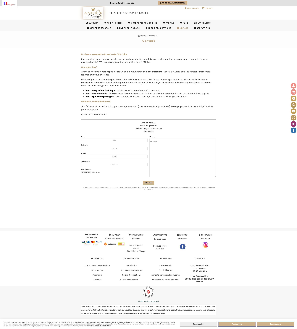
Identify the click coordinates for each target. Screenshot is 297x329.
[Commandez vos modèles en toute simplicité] (293, 98)
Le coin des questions (151, 71)
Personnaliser (198, 324)
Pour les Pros (200, 268)
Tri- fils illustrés (165, 270)
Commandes (97, 270)
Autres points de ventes (131, 270)
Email (83, 153)
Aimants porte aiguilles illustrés (166, 275)
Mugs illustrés (158, 279)
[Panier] (293, 92)
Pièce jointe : (86, 169)
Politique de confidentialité (102, 326)
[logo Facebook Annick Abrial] (183, 246)
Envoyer (148, 183)
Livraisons (97, 279)
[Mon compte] (293, 86)
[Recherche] (293, 105)
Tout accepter (275, 324)
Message (152, 137)
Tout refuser (237, 324)
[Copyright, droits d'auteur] (293, 118)
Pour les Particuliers (200, 265)
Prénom (84, 145)
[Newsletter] (293, 111)
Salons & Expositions (131, 275)
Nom (83, 137)
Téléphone (85, 161)
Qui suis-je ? (131, 265)
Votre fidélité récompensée (173, 3)
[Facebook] (293, 130)
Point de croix (165, 265)
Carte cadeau (172, 279)
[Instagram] (293, 124)
